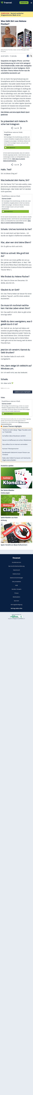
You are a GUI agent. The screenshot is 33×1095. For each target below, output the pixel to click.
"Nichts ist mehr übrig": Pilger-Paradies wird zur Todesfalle (16, 431)
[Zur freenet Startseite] (6, 2)
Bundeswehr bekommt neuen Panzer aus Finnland (16, 453)
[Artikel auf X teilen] (31, 55)
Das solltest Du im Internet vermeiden (15, 444)
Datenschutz (16, 574)
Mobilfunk (24, 2)
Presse (17, 593)
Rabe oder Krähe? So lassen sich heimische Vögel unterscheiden (16, 459)
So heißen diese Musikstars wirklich (14, 436)
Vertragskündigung (16, 604)
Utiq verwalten (16, 581)
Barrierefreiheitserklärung (17, 566)
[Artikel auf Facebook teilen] (28, 55)
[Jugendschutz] (16, 616)
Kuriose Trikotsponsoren (10, 448)
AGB (16, 585)
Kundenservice (16, 562)
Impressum (16, 570)
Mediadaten (16, 597)
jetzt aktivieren (11, 147)
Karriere (16, 601)
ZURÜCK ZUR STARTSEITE (23, 392)
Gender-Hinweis (16, 589)
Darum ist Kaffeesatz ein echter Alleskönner (16, 440)
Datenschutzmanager (16, 578)
